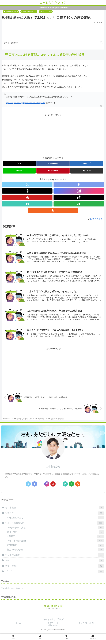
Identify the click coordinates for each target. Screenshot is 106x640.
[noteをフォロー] (27, 203)
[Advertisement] (53, 31)
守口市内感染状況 (12, 11)
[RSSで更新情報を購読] (53, 210)
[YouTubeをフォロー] (27, 197)
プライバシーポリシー (88, 623)
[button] (101, 42)
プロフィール (53, 623)
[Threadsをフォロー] (27, 191)
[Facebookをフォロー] (79, 184)
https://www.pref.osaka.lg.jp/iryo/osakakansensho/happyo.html (25, 103)
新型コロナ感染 (46, 11)
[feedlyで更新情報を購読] (71, 484)
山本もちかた (53, 466)
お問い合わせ (53, 625)
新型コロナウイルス (30, 11)
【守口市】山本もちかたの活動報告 (53, 8)
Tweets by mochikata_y (12, 588)
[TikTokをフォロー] (79, 197)
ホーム (18, 623)
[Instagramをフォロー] (79, 191)
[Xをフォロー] (27, 184)
